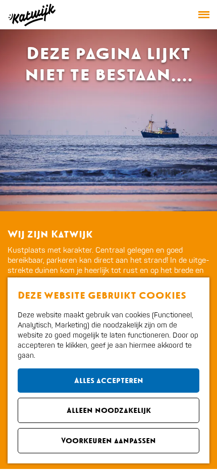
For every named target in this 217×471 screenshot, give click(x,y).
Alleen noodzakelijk (109, 410)
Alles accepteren (108, 380)
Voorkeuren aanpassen (108, 440)
